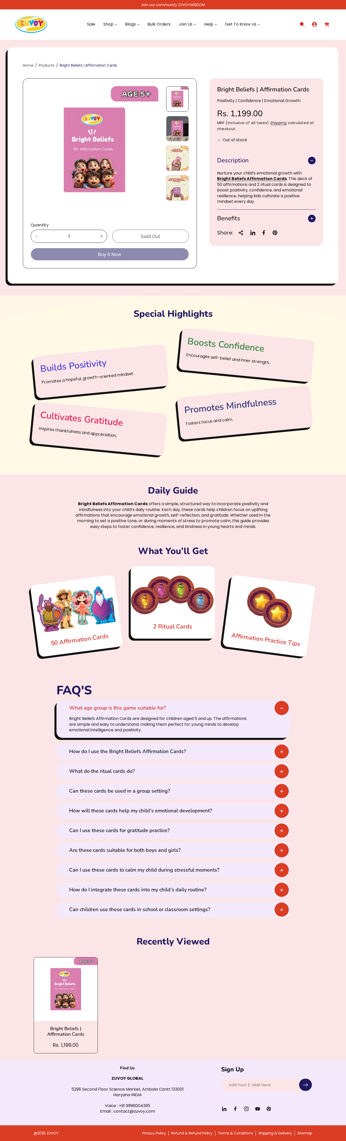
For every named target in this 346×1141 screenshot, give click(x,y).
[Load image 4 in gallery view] (177, 188)
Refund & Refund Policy (192, 1132)
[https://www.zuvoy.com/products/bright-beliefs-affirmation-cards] (252, 232)
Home (28, 65)
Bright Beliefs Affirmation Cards (252, 179)
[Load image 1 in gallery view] (177, 99)
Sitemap (304, 1132)
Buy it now (109, 254)
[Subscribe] (305, 1084)
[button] (110, 24)
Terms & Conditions (235, 1132)
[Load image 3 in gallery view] (177, 158)
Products (46, 65)
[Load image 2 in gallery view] (177, 128)
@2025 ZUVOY (46, 1133)
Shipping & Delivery (275, 1132)
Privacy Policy (154, 1132)
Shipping (278, 123)
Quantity (40, 225)
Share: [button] (225, 232)
